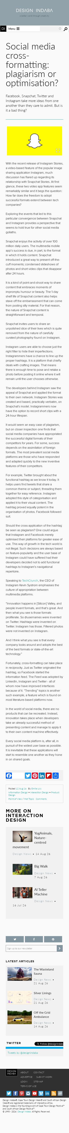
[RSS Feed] (53, 1093)
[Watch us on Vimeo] (41, 1093)
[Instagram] (28, 1093)
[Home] (34, 11)
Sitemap (38, 1081)
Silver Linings (42, 993)
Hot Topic (29, 798)
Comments (41, 798)
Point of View (15, 798)
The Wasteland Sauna (44, 971)
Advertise (26, 1077)
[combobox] (51, 28)
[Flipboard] (49, 775)
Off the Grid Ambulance (42, 1014)
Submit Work (44, 1077)
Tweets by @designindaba (23, 1052)
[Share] (56, 775)
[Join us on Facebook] (34, 939)
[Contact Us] (60, 1093)
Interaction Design (39, 792)
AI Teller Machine (41, 891)
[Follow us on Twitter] (15, 939)
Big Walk (41, 866)
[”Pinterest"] (53, 939)
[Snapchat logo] (34, 140)
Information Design (18, 792)
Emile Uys (36, 788)
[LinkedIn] (42, 775)
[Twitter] (28, 775)
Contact (39, 1072)
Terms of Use (28, 1086)
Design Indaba (24, 1111)
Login (24, 1081)
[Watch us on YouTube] (34, 1093)
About (25, 1072)
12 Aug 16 (21, 788)
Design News (22, 854)
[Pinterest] (35, 775)
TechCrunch (30, 581)
